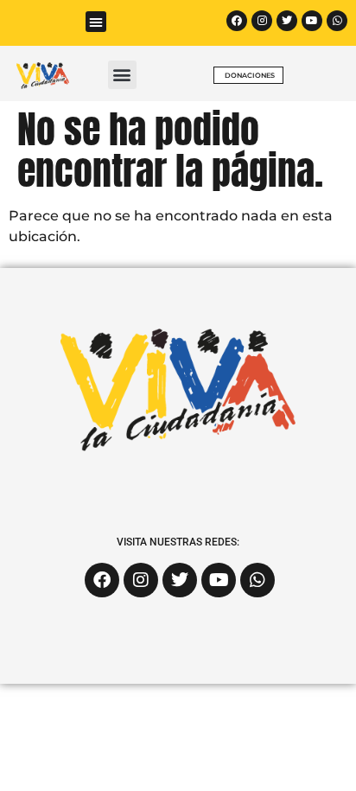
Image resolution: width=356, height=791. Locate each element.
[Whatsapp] (337, 20)
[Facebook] (236, 20)
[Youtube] (312, 20)
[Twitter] (287, 20)
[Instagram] (261, 20)
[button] (96, 21)
